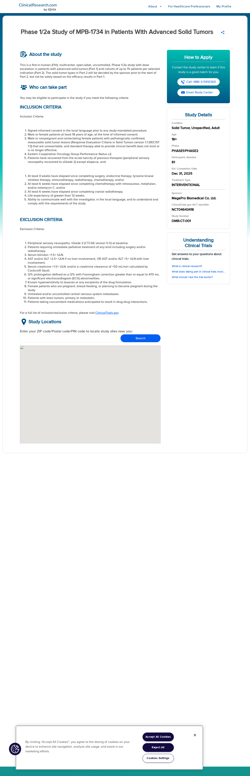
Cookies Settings (158, 758)
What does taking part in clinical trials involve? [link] (198, 271)
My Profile (223, 6)
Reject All (158, 747)
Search (141, 338)
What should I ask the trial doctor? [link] (192, 277)
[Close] (195, 735)
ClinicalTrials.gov (107, 313)
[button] (15, 749)
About (152, 6)
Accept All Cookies (158, 737)
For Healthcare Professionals (189, 6)
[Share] (222, 32)
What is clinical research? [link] (187, 266)
